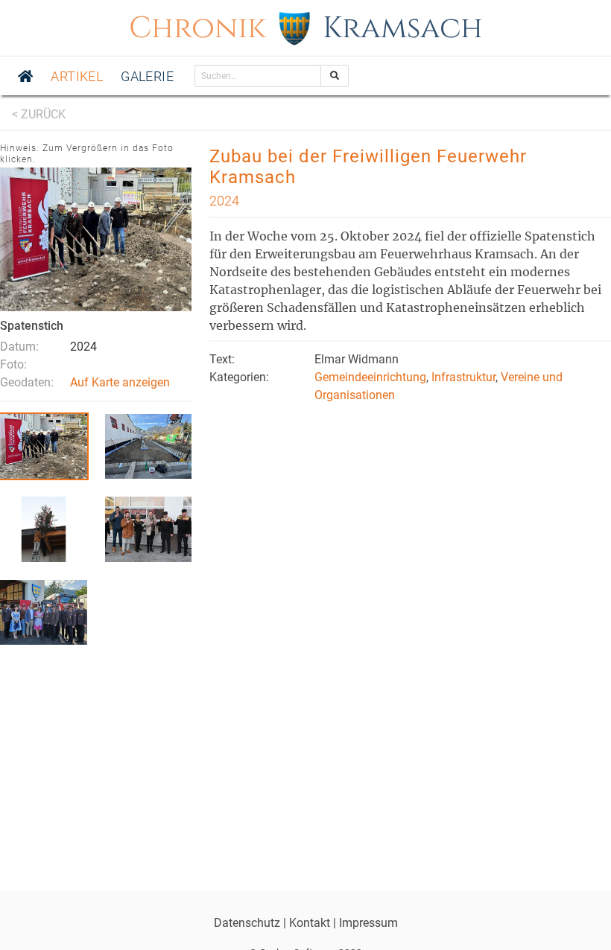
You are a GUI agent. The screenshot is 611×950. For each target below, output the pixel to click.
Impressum (368, 923)
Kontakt (309, 923)
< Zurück (39, 114)
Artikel (77, 76)
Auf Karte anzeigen (120, 382)
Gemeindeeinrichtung (370, 377)
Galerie (147, 76)
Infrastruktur (463, 377)
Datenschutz (247, 923)
